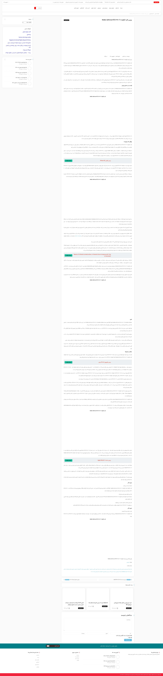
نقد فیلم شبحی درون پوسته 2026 (21, 72)
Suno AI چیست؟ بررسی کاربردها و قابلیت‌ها (98, 603)
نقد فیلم (117, 8)
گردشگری (82, 8)
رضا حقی (124, 56)
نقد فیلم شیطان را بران (108, 569)
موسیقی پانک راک (94, 571)
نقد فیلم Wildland (125, 571)
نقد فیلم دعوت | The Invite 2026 (145, 2)
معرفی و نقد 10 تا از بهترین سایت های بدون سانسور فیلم (109, 2)
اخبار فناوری (151, 14)
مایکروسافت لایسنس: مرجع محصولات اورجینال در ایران (19, 43)
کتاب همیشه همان (27, 32)
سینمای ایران (104, 8)
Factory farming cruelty (25, 37)
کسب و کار (87, 8)
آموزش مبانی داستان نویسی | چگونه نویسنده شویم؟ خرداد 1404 (72, 2)
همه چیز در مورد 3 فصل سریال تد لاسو (54, 2)
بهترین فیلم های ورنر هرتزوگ (118, 569)
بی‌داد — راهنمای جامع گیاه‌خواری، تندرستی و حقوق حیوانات (18, 53)
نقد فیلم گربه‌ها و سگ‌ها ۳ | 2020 (21, 62)
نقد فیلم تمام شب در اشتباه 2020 (21, 77)
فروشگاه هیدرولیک (27, 50)
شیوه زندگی (76, 8)
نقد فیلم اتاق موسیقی (128, 569)
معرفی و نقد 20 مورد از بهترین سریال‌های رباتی (91, 2)
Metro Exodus (78, 236)
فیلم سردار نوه (100, 569)
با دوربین (128, 562)
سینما (121, 8)
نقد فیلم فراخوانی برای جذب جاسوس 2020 (19, 82)
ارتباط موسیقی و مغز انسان (116, 571)
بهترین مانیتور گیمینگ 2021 (74, 579)
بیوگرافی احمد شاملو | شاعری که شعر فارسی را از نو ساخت (129, 2)
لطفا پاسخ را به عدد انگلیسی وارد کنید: (124, 635)
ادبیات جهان (93, 8)
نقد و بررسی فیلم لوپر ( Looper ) (105, 571)
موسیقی (99, 8)
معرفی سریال (111, 8)
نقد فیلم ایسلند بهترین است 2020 (21, 67)
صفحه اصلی (157, 14)
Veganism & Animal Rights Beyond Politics (20, 40)
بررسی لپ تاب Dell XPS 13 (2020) (120, 579)
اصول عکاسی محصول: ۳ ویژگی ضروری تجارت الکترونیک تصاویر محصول (85, 569)
